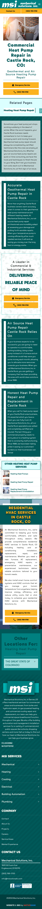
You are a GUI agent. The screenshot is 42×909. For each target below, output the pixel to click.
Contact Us (10, 11)
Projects (5, 829)
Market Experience (10, 844)
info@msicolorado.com (12, 878)
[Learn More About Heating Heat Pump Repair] (21, 482)
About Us (6, 824)
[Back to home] (20, 4)
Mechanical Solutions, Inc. (17, 860)
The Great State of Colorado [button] (17, 663)
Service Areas (7, 839)
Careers (5, 834)
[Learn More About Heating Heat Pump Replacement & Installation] (21, 490)
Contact (5, 819)
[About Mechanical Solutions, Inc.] (21, 688)
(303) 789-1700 (8, 873)
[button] (39, 4)
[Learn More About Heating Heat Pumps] (21, 474)
